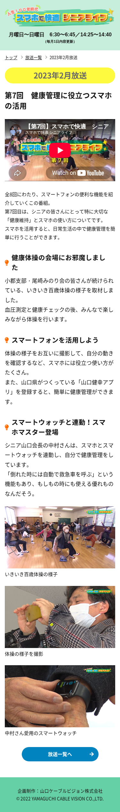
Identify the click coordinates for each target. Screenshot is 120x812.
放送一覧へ (60, 754)
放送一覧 (33, 57)
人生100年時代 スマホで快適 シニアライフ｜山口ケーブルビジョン (60, 15)
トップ (11, 57)
